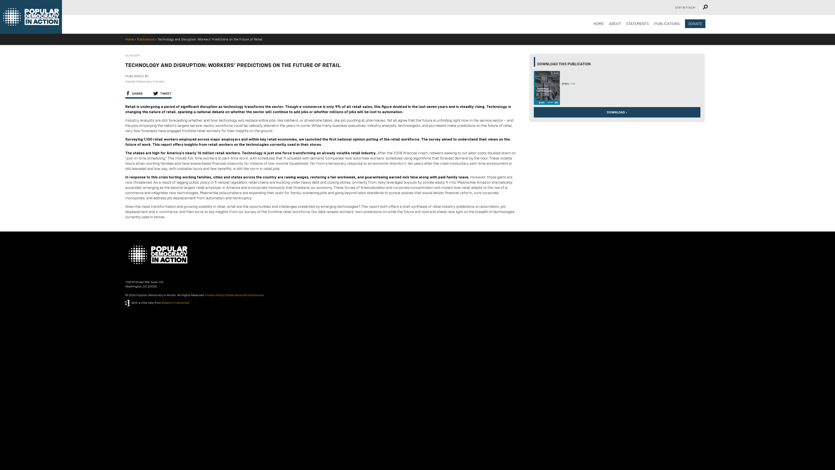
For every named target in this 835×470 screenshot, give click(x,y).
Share (137, 94)
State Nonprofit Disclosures (245, 295)
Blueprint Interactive (175, 302)
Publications (146, 39)
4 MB (568, 83)
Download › (617, 112)
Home (129, 39)
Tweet (165, 94)
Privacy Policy (214, 295)
